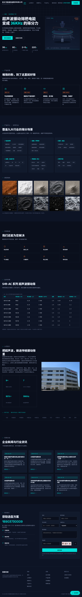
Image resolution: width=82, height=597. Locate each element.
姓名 (43, 515)
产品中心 (46, 3)
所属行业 (62, 522)
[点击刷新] (66, 543)
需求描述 (44, 529)
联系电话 (62, 515)
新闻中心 (39, 3)
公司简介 (31, 3)
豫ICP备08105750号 (70, 594)
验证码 (43, 540)
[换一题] (75, 543)
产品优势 (48, 578)
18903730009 (67, 575)
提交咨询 (59, 550)
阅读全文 (6, 469)
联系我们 (54, 3)
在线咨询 (75, 3)
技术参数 (48, 575)
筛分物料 (44, 522)
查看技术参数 (19, 38)
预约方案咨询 (7, 38)
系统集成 (48, 580)
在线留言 (66, 578)
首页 (25, 3)
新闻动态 (48, 583)
